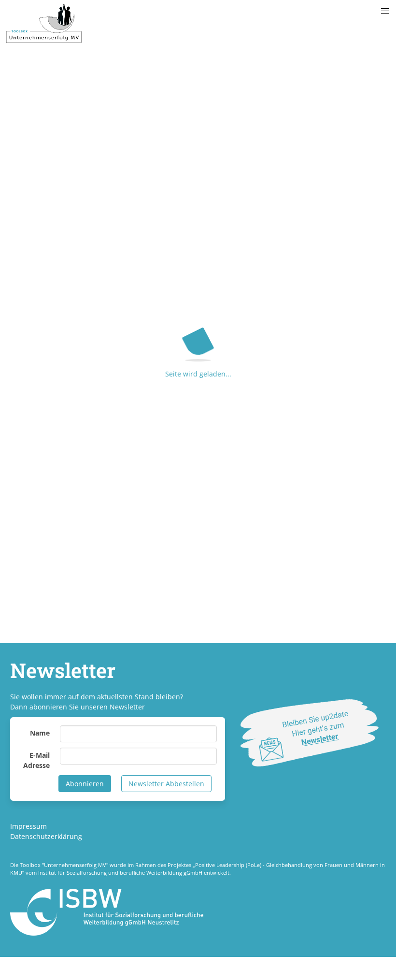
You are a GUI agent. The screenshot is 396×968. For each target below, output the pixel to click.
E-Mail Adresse (36, 760)
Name (40, 732)
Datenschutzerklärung (46, 836)
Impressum (28, 826)
